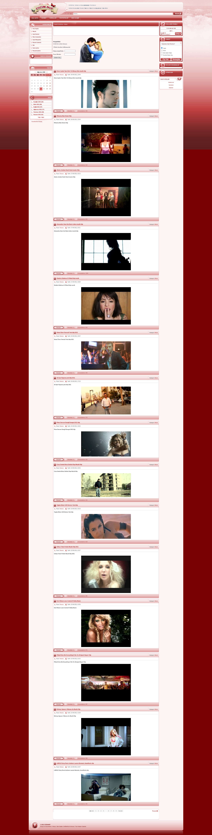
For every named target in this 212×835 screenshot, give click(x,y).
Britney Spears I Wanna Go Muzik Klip (68, 709)
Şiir (34, 45)
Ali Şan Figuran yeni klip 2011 (66, 378)
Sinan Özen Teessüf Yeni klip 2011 (67, 332)
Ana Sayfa (36, 28)
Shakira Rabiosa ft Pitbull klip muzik (68, 278)
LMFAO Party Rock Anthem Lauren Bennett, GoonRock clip (75, 763)
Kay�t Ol (163, 33)
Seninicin (171, 85)
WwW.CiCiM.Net (58, 24)
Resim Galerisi (37, 42)
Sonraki (120, 811)
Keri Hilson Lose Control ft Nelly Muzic (69, 601)
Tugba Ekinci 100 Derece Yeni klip (67, 505)
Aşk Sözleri (36, 34)
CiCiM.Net (47, 824)
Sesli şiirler (36, 48)
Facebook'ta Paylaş (37, 121)
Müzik (34, 31)
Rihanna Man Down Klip (64, 116)
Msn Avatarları (37, 37)
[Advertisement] (106, 31)
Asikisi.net (171, 82)
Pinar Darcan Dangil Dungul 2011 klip (68, 422)
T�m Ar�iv (41, 117)
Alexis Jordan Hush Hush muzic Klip (68, 170)
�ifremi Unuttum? (165, 34)
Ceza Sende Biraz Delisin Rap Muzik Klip (69, 464)
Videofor (171, 87)
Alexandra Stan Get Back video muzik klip (70, 224)
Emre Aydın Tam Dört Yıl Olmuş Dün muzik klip (71, 71)
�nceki (92, 811)
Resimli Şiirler (37, 50)
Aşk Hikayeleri (37, 39)
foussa (61, 74)
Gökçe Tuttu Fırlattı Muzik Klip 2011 (68, 547)
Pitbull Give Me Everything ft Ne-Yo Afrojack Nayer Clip (74, 655)
